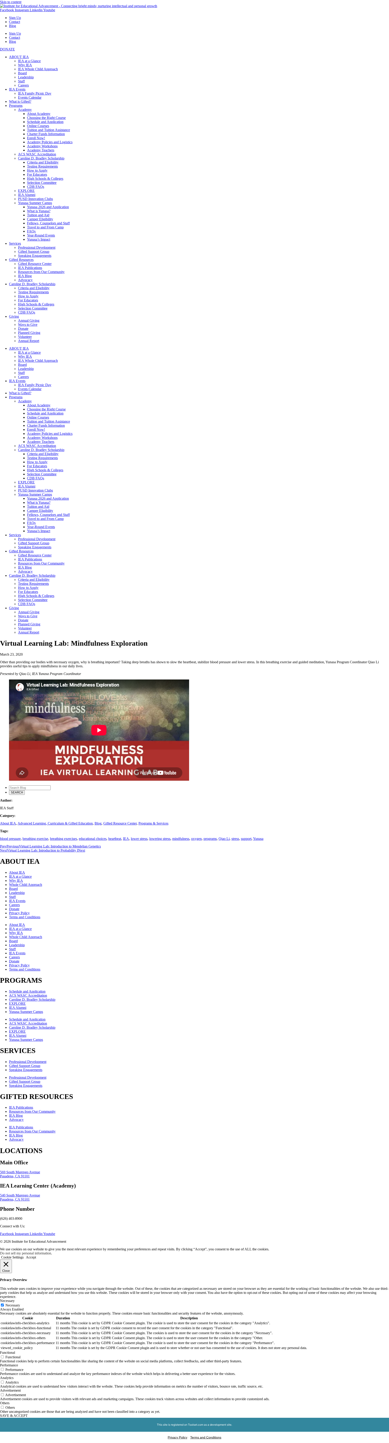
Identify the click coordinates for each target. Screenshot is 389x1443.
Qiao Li (224, 839)
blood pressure (10, 839)
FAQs (31, 231)
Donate (23, 329)
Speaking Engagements (34, 256)
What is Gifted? (20, 101)
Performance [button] (9, 1365)
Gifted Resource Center (35, 264)
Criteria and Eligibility (43, 162)
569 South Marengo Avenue (20, 1172)
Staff (21, 81)
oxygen (196, 839)
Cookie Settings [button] (12, 1257)
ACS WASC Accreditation (37, 154)
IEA (126, 839)
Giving (14, 316)
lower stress (139, 839)
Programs (16, 105)
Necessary (12, 1305)
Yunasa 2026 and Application (48, 207)
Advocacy (25, 280)
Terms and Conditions (24, 917)
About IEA (8, 823)
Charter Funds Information (46, 134)
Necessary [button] (7, 1301)
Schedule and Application (45, 122)
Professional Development (36, 247)
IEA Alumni (26, 195)
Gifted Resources (21, 260)
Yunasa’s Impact (38, 239)
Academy (25, 110)
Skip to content (10, 2)
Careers (23, 85)
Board (22, 73)
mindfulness (180, 839)
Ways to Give (27, 324)
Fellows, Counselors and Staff (48, 223)
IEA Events (17, 89)
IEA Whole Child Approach (38, 69)
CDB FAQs (35, 187)
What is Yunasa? (38, 211)
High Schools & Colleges (45, 178)
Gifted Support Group (33, 251)
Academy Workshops (42, 146)
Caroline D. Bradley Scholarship (41, 158)
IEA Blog (25, 276)
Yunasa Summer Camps (35, 203)
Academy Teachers (40, 150)
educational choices (92, 839)
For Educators (37, 174)
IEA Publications (30, 268)
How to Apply (37, 170)
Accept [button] (31, 1257)
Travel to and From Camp (45, 227)
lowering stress (159, 839)
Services (15, 243)
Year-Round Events (41, 235)
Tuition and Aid (38, 215)
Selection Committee (42, 183)
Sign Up (15, 18)
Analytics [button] (7, 1378)
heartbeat (114, 839)
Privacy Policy (19, 913)
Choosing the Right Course (46, 118)
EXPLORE (26, 191)
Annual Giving (28, 320)
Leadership (26, 77)
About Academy (38, 114)
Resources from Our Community (41, 272)
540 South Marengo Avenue (20, 1195)
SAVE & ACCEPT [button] (14, 1416)
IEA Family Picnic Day (34, 93)
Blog (12, 26)
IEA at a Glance (29, 61)
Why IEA (25, 65)
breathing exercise (35, 839)
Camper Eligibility (40, 219)
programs (210, 839)
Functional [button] (7, 1352)
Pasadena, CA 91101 (15, 1176)
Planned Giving (29, 333)
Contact (14, 22)
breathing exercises (63, 839)
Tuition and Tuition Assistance (48, 130)
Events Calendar (29, 97)
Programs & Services (153, 823)
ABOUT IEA (19, 57)
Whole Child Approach (25, 885)
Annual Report (28, 341)
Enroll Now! (36, 138)
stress (235, 839)
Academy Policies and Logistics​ (49, 142)
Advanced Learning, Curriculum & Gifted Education (55, 823)
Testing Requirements (42, 166)
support (246, 839)
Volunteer (25, 337)
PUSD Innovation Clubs (35, 199)
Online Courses (38, 126)
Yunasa (258, 839)
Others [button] (4, 1403)
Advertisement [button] (10, 1390)
